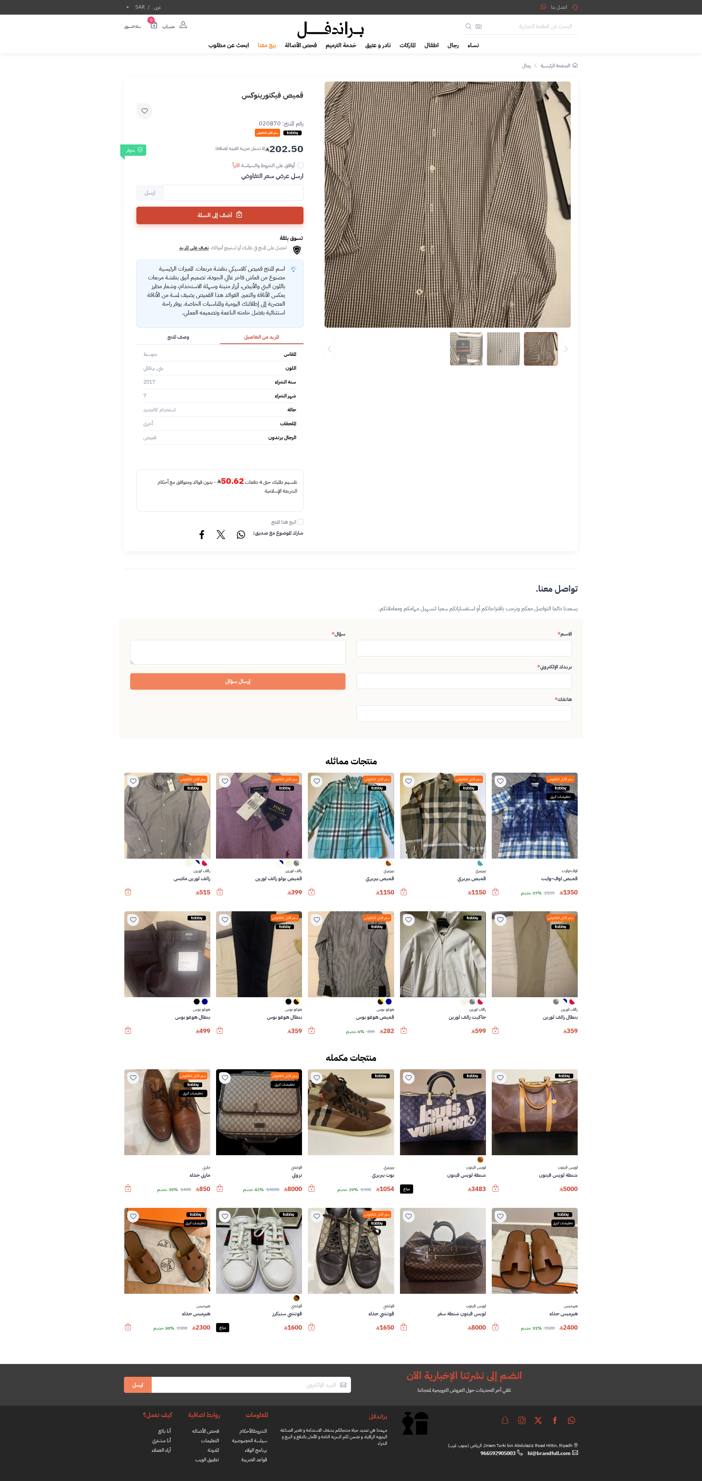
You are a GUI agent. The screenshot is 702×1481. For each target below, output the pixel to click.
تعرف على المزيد (194, 247)
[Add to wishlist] (144, 111)
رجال (526, 65)
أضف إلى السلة (215, 215)
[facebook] (555, 1420)
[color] (480, 865)
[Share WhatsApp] (543, 6)
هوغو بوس (385, 1010)
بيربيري (480, 871)
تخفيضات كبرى (560, 796)
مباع (406, 1189)
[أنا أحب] (500, 781)
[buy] (495, 895)
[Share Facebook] (202, 535)
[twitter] (538, 1420)
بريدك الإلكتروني (554, 667)
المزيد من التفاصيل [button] (261, 336)
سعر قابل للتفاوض (560, 779)
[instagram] (521, 1420)
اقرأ (236, 165)
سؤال (339, 634)
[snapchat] (505, 1420)
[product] (535, 816)
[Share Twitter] (221, 535)
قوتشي (296, 1168)
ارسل (137, 1385)
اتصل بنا (559, 7)
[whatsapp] (571, 1420)
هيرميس (571, 1306)
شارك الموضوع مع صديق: (278, 533)
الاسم (565, 634)
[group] (447, 349)
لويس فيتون (568, 1168)
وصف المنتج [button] (178, 336)
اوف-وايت (570, 871)
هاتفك (563, 699)
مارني (206, 1168)
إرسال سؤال (237, 681)
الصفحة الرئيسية (555, 65)
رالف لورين (293, 871)
